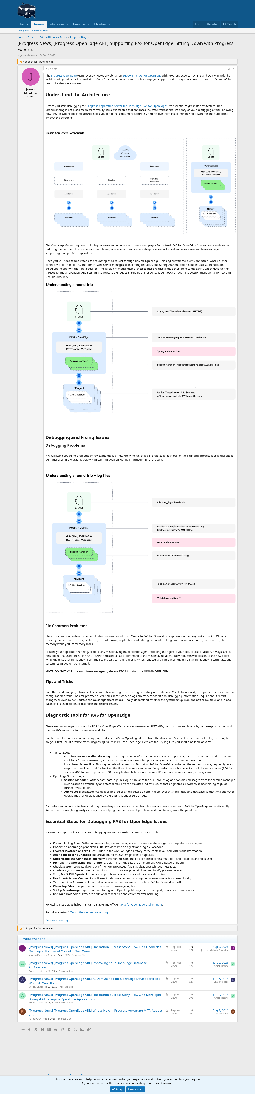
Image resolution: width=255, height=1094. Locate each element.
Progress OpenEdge (64, 75)
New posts (23, 30)
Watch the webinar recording (89, 912)
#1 (234, 69)
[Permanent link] (112, 95)
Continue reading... (58, 920)
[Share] (229, 69)
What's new (57, 24)
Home (24, 24)
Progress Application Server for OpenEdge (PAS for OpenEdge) (127, 106)
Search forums (40, 30)
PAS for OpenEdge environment (141, 904)
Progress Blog (79, 955)
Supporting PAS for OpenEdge (142, 75)
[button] (67, 24)
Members (100, 24)
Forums (39, 24)
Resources (79, 24)
